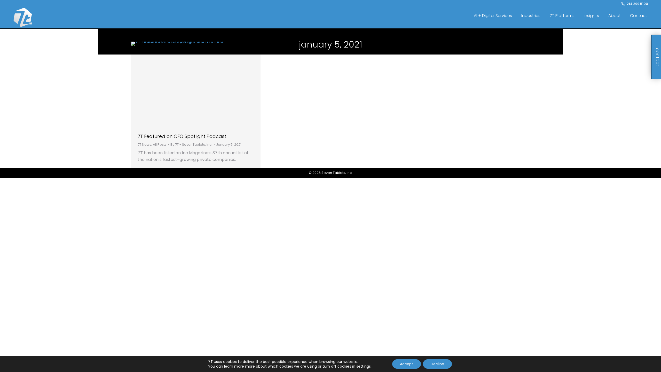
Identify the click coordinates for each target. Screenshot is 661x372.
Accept (406, 364)
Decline (437, 364)
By (191, 144)
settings (363, 366)
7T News (144, 144)
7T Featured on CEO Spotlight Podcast (182, 136)
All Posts (160, 144)
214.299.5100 (637, 3)
